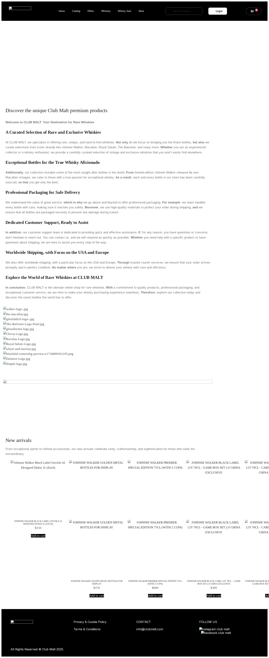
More (141, 11)
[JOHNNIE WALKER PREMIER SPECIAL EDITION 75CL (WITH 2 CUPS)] (155, 517)
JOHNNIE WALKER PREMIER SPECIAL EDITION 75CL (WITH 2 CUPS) (155, 582)
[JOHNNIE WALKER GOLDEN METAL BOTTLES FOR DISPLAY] (96, 517)
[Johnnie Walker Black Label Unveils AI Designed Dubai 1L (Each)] (38, 487)
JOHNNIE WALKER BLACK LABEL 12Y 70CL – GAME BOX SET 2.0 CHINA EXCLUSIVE (213, 582)
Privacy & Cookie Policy (90, 622)
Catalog (76, 11)
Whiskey (106, 11)
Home (62, 11)
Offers (90, 11)
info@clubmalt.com (149, 629)
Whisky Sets (124, 11)
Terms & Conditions (87, 629)
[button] (107, 368)
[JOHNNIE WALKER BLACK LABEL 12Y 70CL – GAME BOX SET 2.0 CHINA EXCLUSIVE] (213, 517)
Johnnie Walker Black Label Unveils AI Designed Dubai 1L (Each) (38, 522)
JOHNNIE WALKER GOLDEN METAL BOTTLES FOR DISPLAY (97, 582)
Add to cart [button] (38, 535)
